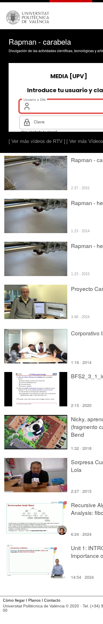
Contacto (52, 600)
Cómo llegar (14, 600)
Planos (34, 600)
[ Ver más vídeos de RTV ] (37, 141)
